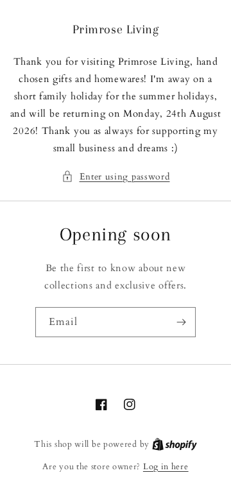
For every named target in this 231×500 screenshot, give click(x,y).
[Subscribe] (181, 322)
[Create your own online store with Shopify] (174, 444)
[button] (116, 177)
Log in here (166, 466)
